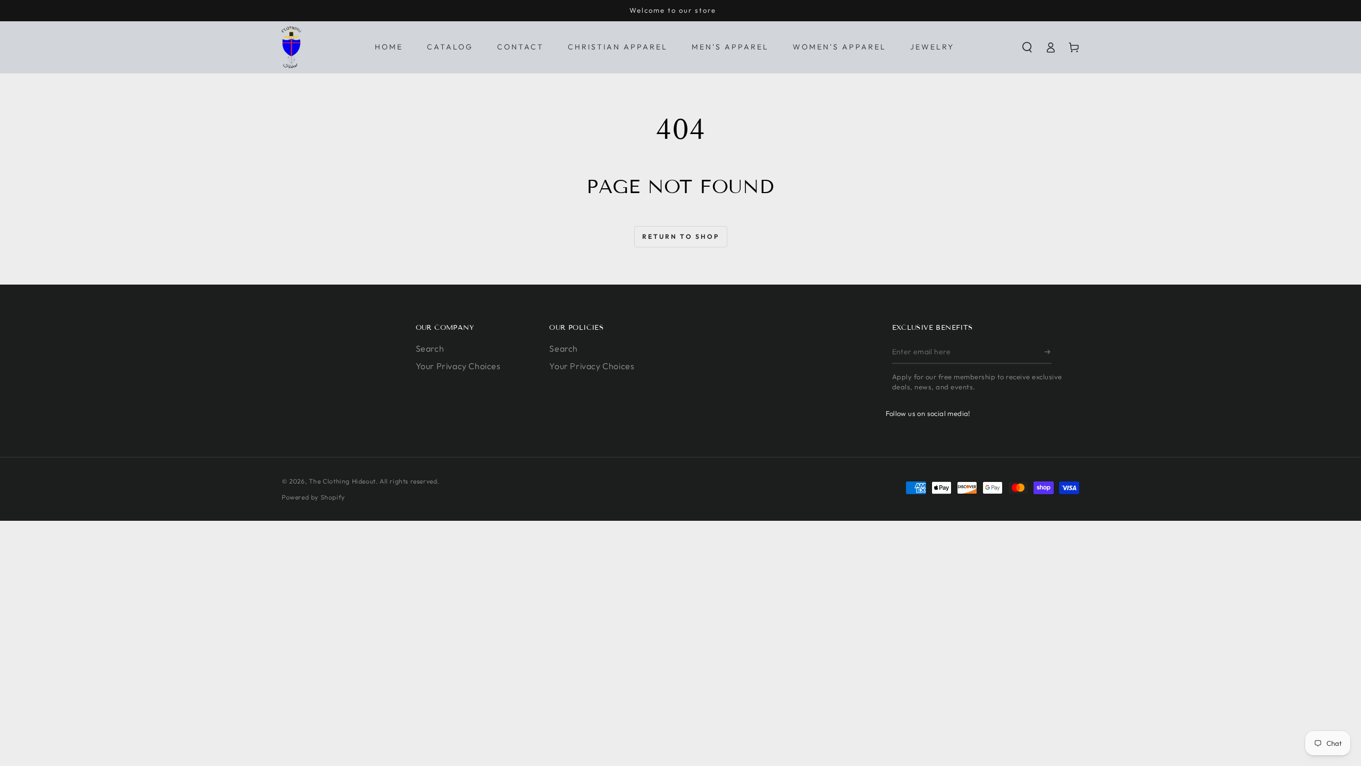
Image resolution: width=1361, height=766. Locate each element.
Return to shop (680, 236)
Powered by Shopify (313, 497)
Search (430, 348)
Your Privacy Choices (458, 366)
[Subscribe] (1048, 351)
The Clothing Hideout (342, 481)
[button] (1027, 47)
